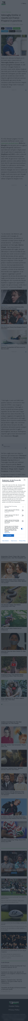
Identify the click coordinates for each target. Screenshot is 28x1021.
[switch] (22, 510)
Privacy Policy (22, 540)
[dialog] (14, 510)
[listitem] (14, 507)
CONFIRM (8, 535)
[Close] (25, 480)
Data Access (14, 540)
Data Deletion (5, 540)
